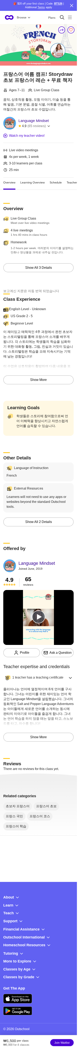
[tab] (9, 182)
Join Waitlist (62, 1042)
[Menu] (70, 17)
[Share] (61, 29)
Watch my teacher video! (27, 135)
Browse (21, 17)
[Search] (62, 17)
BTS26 (58, 3)
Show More (38, 380)
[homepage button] (9, 17)
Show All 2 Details (38, 522)
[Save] (70, 29)
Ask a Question (60, 652)
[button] (38, 678)
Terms (41, 7)
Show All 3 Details (38, 267)
